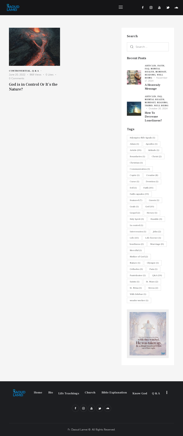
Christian (136, 162)
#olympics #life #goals (142, 137)
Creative (152, 175)
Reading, (151, 75)
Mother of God (139, 256)
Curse (134, 181)
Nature (135, 262)
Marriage (157, 244)
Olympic (153, 262)
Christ (157, 156)
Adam (134, 144)
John (157, 231)
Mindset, (161, 71)
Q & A (35, 70)
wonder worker (139, 300)
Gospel (135, 212)
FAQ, (148, 68)
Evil (133, 187)
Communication (140, 169)
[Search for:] (148, 46)
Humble (156, 219)
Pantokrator (138, 275)
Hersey (152, 212)
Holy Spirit (137, 219)
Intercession (138, 231)
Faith (148, 187)
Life (134, 237)
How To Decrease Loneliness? (153, 117)
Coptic (135, 175)
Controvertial (20, 70)
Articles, (151, 65)
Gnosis (154, 200)
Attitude (153, 150)
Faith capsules (139, 194)
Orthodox (136, 269)
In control (136, 225)
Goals (134, 206)
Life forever (153, 237)
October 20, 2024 (158, 108)
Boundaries (137, 156)
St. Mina (136, 287)
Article (135, 150)
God (149, 206)
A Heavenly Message (152, 87)
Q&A (157, 275)
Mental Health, (155, 99)
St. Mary (152, 281)
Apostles (151, 144)
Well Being (161, 105)
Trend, (149, 105)
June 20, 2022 (17, 74)
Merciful (136, 250)
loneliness (137, 244)
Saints (134, 281)
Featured (136, 200)
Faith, (161, 65)
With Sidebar (138, 294)
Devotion (152, 181)
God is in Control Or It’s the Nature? (33, 87)
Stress (153, 287)
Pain (153, 269)
